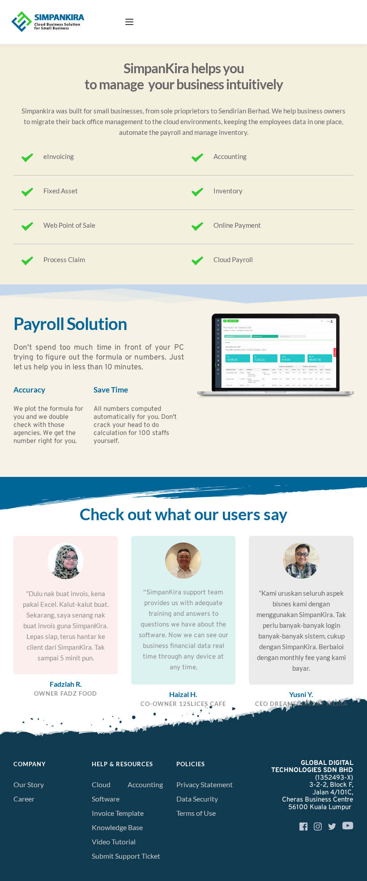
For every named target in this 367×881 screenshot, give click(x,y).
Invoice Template (118, 813)
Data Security (197, 798)
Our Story (28, 784)
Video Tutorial (114, 841)
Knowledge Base (117, 827)
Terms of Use (196, 813)
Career (23, 798)
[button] (129, 22)
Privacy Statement (204, 784)
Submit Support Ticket (127, 856)
